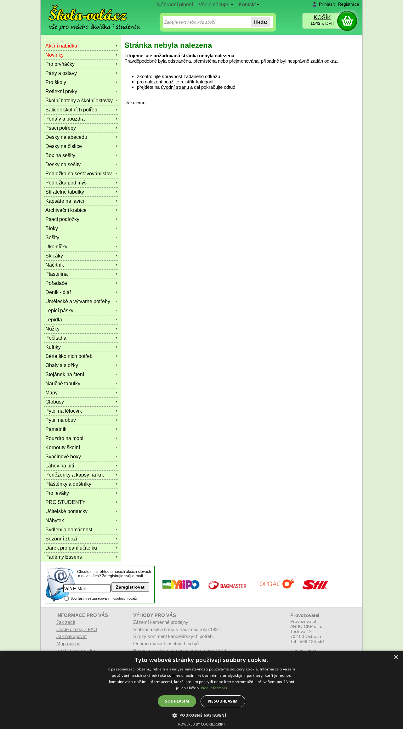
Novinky (54, 55)
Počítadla (55, 338)
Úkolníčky (56, 246)
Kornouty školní (62, 447)
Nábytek (54, 520)
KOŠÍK (322, 17)
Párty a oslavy (61, 73)
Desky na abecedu (66, 137)
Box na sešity (60, 155)
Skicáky (54, 255)
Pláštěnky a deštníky (68, 484)
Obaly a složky (61, 365)
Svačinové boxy (63, 456)
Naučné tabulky (62, 383)
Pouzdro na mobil (65, 438)
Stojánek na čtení (64, 374)
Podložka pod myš (66, 182)
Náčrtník (54, 265)
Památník (55, 429)
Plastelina (56, 274)
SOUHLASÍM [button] (177, 701)
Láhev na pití (59, 465)
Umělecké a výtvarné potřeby (77, 301)
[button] (201, 715)
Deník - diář (58, 292)
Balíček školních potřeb (71, 109)
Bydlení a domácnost (68, 529)
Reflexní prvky (61, 91)
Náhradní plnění (175, 4)
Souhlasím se (104, 598)
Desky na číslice (63, 146)
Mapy (51, 392)
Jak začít (65, 622)
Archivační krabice (66, 210)
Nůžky (52, 328)
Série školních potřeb (69, 356)
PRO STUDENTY (65, 502)
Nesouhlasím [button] (222, 701)
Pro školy (55, 82)
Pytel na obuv (60, 420)
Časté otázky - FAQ (76, 629)
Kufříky (53, 347)
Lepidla (53, 319)
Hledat (260, 22)
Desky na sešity (63, 164)
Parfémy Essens (63, 557)
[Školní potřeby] (88, 13)
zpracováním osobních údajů (114, 598)
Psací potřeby (60, 128)
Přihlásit (327, 4)
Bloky (51, 228)
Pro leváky (57, 493)
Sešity (52, 237)
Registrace (348, 4)
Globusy (54, 401)
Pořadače (56, 283)
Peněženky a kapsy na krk (74, 475)
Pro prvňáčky (60, 64)
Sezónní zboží (61, 538)
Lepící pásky (59, 310)
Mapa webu (68, 643)
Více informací (214, 688)
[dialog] (201, 690)
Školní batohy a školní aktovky (79, 100)
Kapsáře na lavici (64, 201)
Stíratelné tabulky (64, 192)
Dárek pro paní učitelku (71, 548)
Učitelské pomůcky (66, 511)
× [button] (396, 657)
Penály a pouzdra (65, 119)
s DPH (322, 23)
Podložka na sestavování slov (78, 173)
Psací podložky (62, 219)
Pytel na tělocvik (63, 411)
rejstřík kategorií (196, 81)
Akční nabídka (61, 45)
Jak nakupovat (71, 636)
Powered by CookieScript (201, 724)
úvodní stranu (175, 87)
